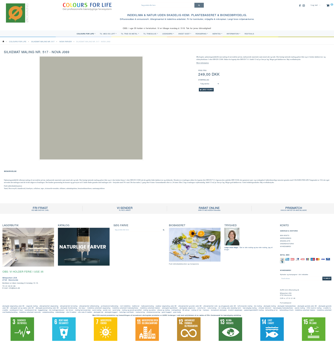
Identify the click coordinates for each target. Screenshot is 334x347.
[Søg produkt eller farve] (199, 5)
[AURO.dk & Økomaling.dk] (15, 16)
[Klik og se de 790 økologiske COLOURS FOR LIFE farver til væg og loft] (87, 6)
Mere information (202, 63)
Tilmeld (326, 278)
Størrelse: (204, 80)
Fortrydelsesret (285, 303)
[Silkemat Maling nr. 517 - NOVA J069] (91, 108)
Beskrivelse (10, 171)
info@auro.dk (14, 288)
